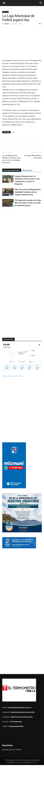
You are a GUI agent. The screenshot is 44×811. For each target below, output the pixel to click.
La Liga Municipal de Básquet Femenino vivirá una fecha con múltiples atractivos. (11, 159)
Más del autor (27, 170)
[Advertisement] (22, 29)
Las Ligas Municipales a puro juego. (33, 156)
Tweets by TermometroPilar (12, 376)
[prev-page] (3, 211)
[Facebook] (11, 142)
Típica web (19, 762)
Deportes (5, 181)
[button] (3, 3)
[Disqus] (22, 246)
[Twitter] (17, 142)
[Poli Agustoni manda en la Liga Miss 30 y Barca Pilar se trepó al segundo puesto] (8, 203)
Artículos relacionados (12, 170)
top (13, 132)
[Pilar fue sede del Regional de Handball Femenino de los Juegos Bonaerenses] (8, 192)
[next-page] (7, 211)
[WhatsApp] (27, 142)
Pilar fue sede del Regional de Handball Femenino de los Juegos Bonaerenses (28, 192)
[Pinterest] (22, 142)
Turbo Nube (33, 762)
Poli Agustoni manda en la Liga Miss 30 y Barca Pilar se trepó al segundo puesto (28, 202)
